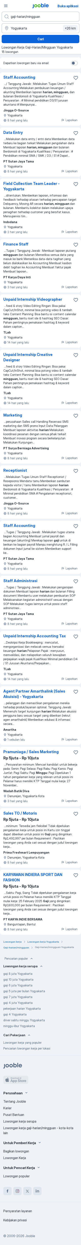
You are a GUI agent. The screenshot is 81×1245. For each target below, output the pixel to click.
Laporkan (71, 120)
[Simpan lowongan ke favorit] (76, 77)
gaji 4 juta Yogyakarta (18, 1002)
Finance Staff (15, 244)
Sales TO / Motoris (20, 813)
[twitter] (27, 1191)
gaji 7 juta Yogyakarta (17, 997)
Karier (7, 1108)
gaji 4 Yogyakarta (15, 1014)
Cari (40, 39)
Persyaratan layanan (17, 1211)
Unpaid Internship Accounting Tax (34, 636)
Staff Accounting (19, 77)
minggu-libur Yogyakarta (19, 1026)
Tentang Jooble (14, 1101)
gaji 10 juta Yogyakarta (18, 979)
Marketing (12, 415)
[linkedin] (37, 1191)
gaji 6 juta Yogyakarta (17, 985)
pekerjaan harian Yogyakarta (22, 1008)
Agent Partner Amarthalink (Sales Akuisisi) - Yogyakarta (34, 694)
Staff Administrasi (20, 581)
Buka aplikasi (68, 6)
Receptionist (15, 470)
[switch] (74, 63)
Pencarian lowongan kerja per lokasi (26, 1048)
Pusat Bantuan (13, 1115)
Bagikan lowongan (16, 1151)
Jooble (30, 1236)
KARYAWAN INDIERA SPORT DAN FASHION (32, 877)
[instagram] (17, 1191)
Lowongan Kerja (14, 1158)
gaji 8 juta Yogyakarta (17, 973)
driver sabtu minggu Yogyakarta (24, 1020)
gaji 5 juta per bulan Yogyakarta (24, 991)
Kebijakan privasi (15, 1220)
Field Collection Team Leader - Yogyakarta (31, 186)
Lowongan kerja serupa (19, 1121)
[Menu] (6, 6)
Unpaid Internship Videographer (32, 299)
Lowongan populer (16, 1176)
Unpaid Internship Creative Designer (28, 357)
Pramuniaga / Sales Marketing (31, 752)
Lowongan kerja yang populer (22, 1042)
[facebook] (7, 1191)
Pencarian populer (16, 958)
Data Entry (13, 132)
